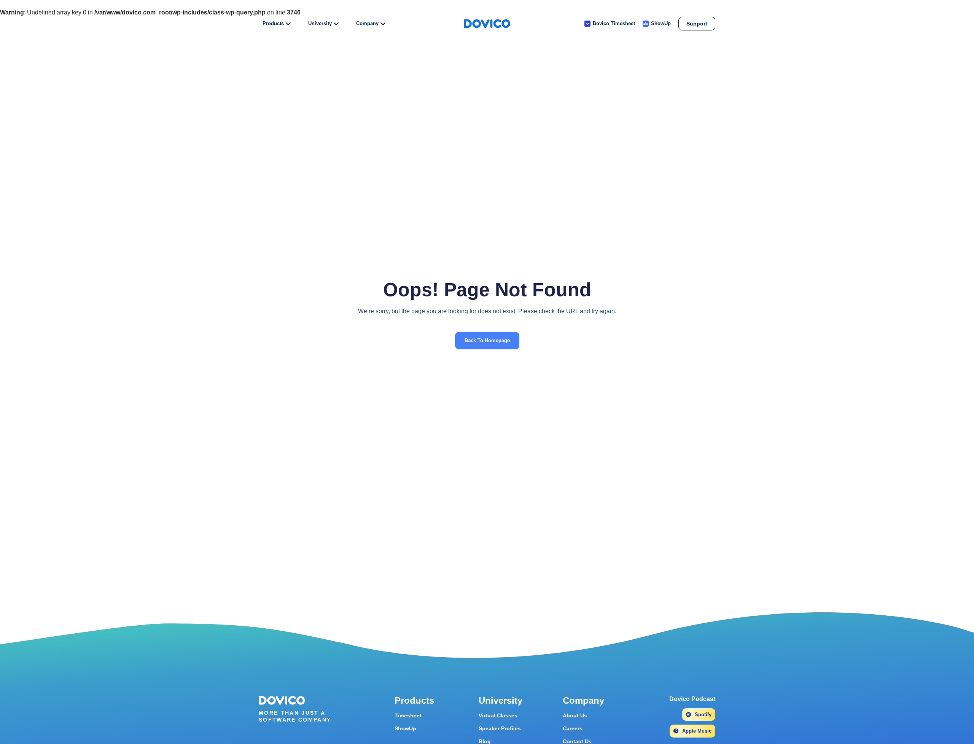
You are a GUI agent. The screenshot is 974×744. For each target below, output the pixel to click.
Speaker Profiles (500, 728)
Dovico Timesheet (614, 23)
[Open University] (336, 23)
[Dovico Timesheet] (587, 24)
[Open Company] (382, 23)
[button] (487, 340)
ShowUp (661, 23)
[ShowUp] (646, 24)
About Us (575, 715)
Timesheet (408, 715)
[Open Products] (288, 23)
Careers (572, 728)
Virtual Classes (498, 715)
